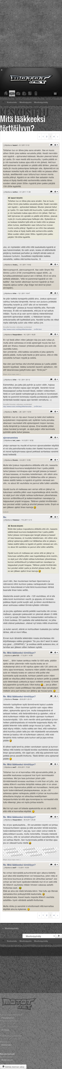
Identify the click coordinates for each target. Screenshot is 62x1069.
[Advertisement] (31, 34)
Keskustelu (12, 941)
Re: (5, 517)
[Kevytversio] (36, 93)
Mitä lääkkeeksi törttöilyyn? (22, 123)
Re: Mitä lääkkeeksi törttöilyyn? (19, 652)
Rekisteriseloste (7, 1053)
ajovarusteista (10, 437)
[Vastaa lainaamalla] (51, 145)
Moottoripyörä (25, 941)
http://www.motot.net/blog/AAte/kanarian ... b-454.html (22, 329)
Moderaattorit (7, 1059)
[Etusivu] (6, 93)
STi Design (5, 1030)
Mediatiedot (7, 1044)
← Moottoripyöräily (10, 928)
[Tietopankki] (30, 93)
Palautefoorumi (8, 1017)
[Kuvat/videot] (18, 93)
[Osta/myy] (24, 93)
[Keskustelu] (12, 93)
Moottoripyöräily (41, 941)
